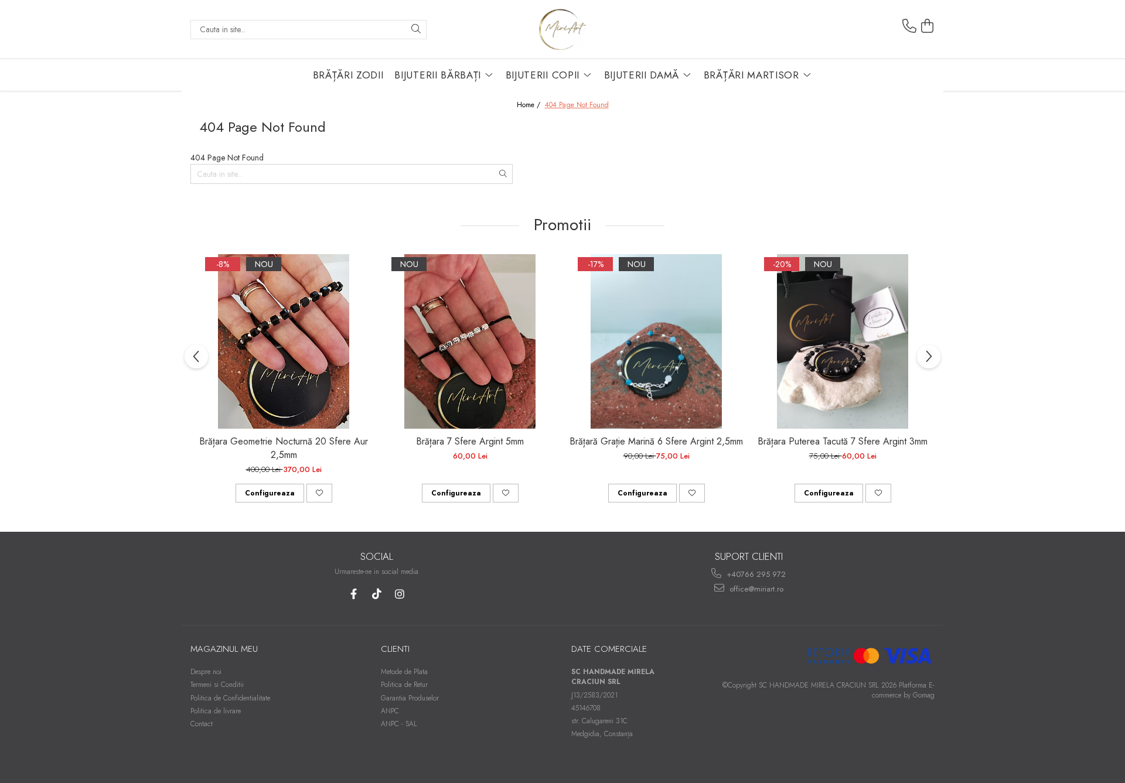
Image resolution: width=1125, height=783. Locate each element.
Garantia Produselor (410, 698)
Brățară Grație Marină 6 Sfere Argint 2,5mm (656, 441)
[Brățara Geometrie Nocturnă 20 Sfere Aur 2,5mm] (283, 341)
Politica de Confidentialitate (230, 698)
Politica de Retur (404, 684)
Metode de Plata (404, 671)
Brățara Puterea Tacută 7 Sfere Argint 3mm (843, 441)
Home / (530, 105)
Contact (201, 724)
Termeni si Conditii (217, 684)
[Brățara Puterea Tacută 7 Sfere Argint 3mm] (842, 341)
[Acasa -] (562, 29)
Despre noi (205, 671)
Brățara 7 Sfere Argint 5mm (470, 441)
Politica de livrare (215, 711)
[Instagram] (399, 594)
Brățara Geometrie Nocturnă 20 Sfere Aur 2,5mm (283, 448)
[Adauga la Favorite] (319, 493)
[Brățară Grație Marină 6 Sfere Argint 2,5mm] (656, 341)
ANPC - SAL (399, 724)
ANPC (390, 711)
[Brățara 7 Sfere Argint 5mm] (470, 341)
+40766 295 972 (755, 574)
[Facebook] (353, 594)
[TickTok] (376, 594)
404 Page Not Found (577, 105)
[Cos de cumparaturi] (928, 26)
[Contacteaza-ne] (909, 26)
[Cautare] (416, 29)
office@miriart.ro (755, 588)
